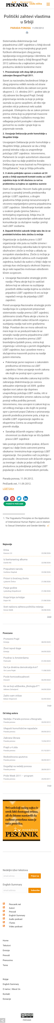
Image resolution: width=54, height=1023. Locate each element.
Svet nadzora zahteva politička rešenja (23, 606)
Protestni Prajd (11, 638)
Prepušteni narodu (13, 569)
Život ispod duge (12, 648)
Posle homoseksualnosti (16, 676)
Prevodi (12, 912)
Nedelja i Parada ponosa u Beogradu (22, 719)
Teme (5, 965)
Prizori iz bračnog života (16, 578)
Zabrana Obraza (11, 737)
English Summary (12, 884)
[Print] (27, 32)
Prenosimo (8, 960)
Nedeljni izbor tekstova (15, 870)
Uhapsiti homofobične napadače (20, 728)
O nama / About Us (11, 989)
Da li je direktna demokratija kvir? (20, 667)
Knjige (5, 979)
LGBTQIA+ (8, 488)
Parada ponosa (20, 27)
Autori (12, 908)
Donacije (7, 999)
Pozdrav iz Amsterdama (16, 657)
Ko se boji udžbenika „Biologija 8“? (21, 686)
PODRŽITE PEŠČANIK (14, 504)
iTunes (12, 923)
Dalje (49, 617)
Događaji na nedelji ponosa (17, 766)
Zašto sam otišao (12, 695)
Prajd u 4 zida (10, 747)
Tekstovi (7, 945)
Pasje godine (10, 587)
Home (5, 940)
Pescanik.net (15, 904)
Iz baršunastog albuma (15, 559)
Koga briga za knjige (14, 597)
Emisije (6, 950)
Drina (6, 550)
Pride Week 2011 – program (18, 775)
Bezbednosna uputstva (15, 756)
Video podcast (15, 926)
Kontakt (6, 994)
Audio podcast (15, 919)
